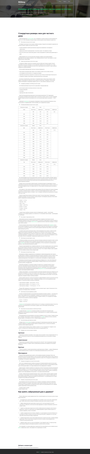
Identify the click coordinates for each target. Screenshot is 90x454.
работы (19, 427)
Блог (69, 1)
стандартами (28, 310)
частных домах (30, 38)
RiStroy (21, 2)
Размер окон (21, 304)
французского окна (42, 268)
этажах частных (34, 221)
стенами (43, 316)
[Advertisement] (38, 24)
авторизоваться (35, 447)
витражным (26, 101)
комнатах (22, 242)
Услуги (65, 1)
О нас (60, 1)
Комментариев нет (29, 14)
